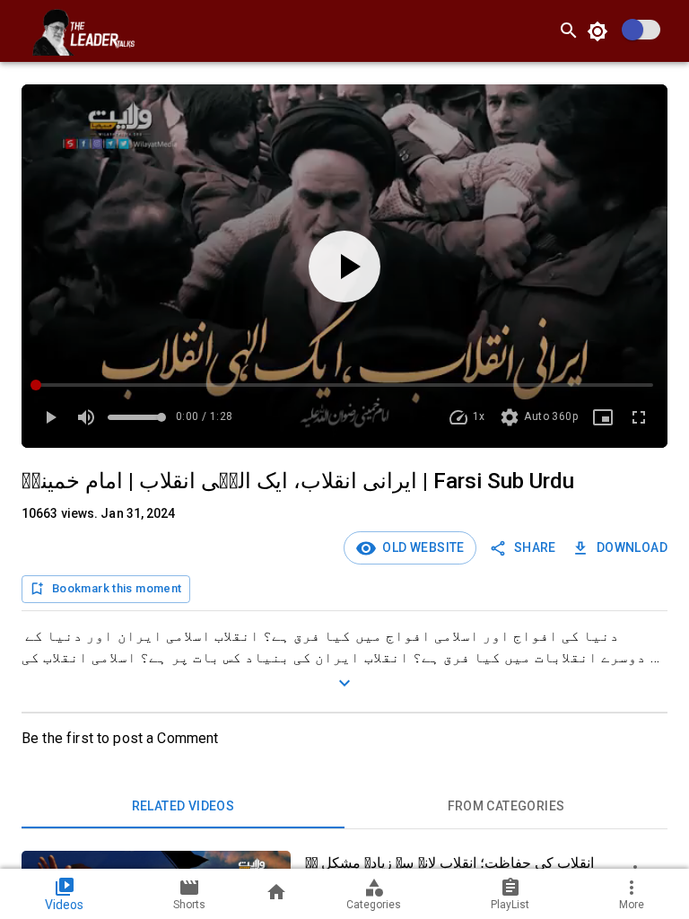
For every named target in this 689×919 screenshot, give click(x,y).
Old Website (421, 547)
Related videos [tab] (183, 806)
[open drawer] (21, 30)
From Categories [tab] (506, 806)
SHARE (535, 547)
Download (632, 547)
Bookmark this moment (116, 588)
